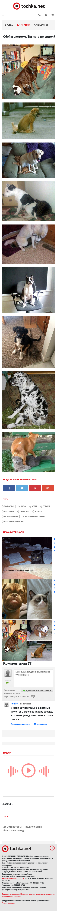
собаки (46, 506)
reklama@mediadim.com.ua (13, 878)
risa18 (14, 703)
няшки (38, 511)
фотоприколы (11, 516)
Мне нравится (40, 724)
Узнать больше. (8, 903)
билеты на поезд (13, 830)
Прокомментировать (20, 724)
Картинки (23, 24)
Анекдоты (41, 24)
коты (34, 506)
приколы (24, 511)
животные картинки (35, 516)
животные (9, 506)
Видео (9, 24)
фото (23, 506)
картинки (9, 511)
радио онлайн (33, 826)
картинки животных (14, 521)
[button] (46, 14)
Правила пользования (10, 894)
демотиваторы (12, 826)
